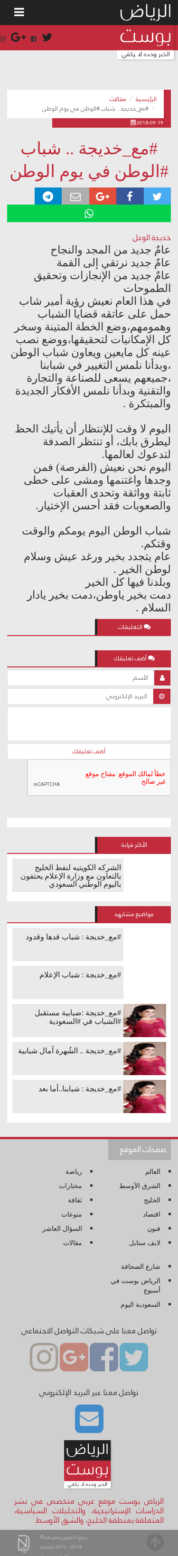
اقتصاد (151, 1214)
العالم (152, 1171)
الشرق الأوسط (139, 1186)
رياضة (74, 1171)
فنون (153, 1228)
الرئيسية (146, 99)
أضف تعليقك (89, 751)
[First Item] (19, 12)
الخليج (152, 1200)
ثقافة (75, 1200)
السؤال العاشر (62, 1228)
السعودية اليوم (140, 1304)
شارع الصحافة (140, 1266)
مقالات (118, 99)
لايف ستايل (144, 1243)
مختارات (70, 1186)
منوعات (71, 1214)
